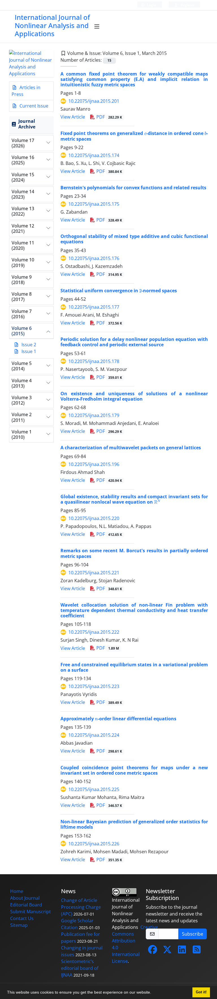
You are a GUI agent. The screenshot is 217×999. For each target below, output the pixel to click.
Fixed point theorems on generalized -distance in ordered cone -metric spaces (134, 136)
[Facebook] (152, 951)
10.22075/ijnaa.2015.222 (93, 632)
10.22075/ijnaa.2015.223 (93, 686)
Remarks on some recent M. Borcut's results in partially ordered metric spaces (134, 553)
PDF (108, 117)
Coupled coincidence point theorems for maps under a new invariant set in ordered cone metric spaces (134, 770)
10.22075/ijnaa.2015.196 (93, 464)
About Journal (25, 898)
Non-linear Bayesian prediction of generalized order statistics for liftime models (134, 824)
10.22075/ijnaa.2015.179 (93, 415)
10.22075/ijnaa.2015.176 (93, 258)
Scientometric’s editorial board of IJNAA (79, 968)
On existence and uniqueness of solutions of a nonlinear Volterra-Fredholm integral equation (134, 396)
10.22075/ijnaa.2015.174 (93, 155)
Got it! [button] (201, 992)
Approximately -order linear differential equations (118, 719)
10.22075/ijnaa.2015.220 (93, 518)
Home (16, 891)
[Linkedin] (182, 951)
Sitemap (19, 925)
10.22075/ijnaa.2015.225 (93, 789)
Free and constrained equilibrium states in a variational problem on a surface (134, 667)
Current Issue (33, 106)
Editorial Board (26, 905)
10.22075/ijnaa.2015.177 (93, 307)
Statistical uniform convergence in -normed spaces (118, 290)
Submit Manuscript (30, 911)
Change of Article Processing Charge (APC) (81, 907)
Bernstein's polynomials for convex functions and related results (133, 187)
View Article (72, 117)
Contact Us (22, 918)
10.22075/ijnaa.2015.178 (93, 361)
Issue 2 (28, 344)
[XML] (171, 53)
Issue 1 (28, 351)
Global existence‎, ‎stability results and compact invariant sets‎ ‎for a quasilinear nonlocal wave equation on (134, 499)
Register (187, 5)
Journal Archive (26, 124)
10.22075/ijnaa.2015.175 (93, 204)
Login (151, 5)
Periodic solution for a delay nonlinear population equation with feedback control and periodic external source (134, 342)
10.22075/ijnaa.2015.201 (93, 101)
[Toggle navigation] (97, 27)
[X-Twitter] (167, 951)
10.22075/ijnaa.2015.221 (93, 573)
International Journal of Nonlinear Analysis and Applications (52, 25)
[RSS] (196, 951)
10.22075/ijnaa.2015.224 (93, 735)
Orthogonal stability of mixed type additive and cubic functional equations (134, 239)
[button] (153, 993)
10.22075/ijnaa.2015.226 (93, 844)
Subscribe (192, 934)
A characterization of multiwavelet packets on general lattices (130, 447)
